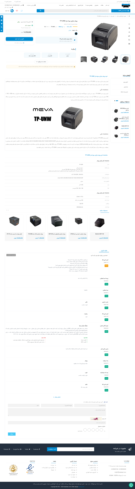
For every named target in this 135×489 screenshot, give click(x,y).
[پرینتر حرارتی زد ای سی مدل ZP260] (116, 136)
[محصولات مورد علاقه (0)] (16, 11)
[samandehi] (13, 470)
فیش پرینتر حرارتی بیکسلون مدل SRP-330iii (124, 118)
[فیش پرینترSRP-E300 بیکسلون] (116, 111)
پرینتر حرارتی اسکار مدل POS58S (35, 234)
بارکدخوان (126, 87)
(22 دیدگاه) (69, 27)
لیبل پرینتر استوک (124, 92)
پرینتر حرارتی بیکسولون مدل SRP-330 (57, 234)
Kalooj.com (81, 487)
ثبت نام (6, 7)
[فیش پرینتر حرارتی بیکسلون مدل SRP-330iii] (116, 119)
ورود (10, 7)
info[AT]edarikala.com (120, 472)
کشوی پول (125, 82)
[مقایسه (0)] (22, 11)
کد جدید (104, 419)
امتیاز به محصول (101, 426)
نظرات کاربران (104, 251)
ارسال (11, 434)
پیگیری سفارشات (30, 5)
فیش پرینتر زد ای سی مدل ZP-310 (14, 234)
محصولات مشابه (104, 211)
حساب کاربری (18, 1)
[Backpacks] (99, 223)
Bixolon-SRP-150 (125, 126)
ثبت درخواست (52, 449)
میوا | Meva (61, 27)
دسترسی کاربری (8, 1)
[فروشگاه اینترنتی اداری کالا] (129, 16)
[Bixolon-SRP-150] (116, 128)
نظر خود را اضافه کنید (11, 255)
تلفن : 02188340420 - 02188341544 (13, 5)
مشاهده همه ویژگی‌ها (42, 62)
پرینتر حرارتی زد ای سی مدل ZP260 (124, 134)
